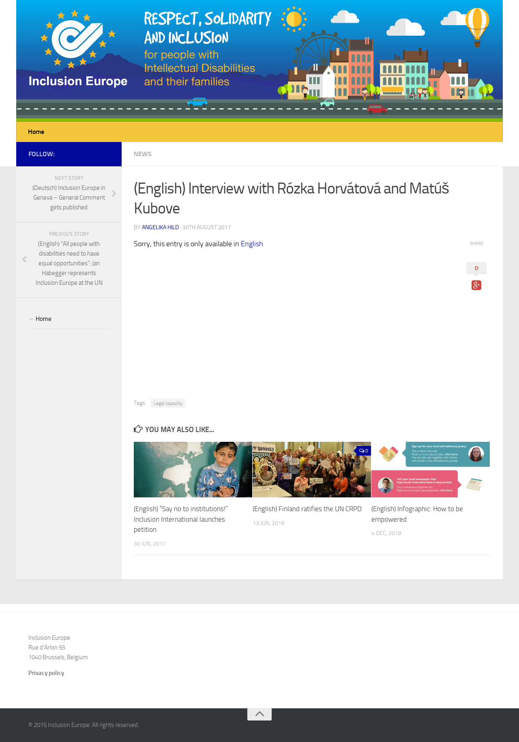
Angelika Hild (160, 227)
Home (36, 131)
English (252, 243)
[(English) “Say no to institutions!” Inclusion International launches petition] (193, 470)
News (143, 154)
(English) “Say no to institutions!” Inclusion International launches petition (181, 519)
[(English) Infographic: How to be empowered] (430, 470)
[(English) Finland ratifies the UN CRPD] (312, 470)
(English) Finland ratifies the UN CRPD (307, 509)
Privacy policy (46, 673)
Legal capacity (168, 403)
